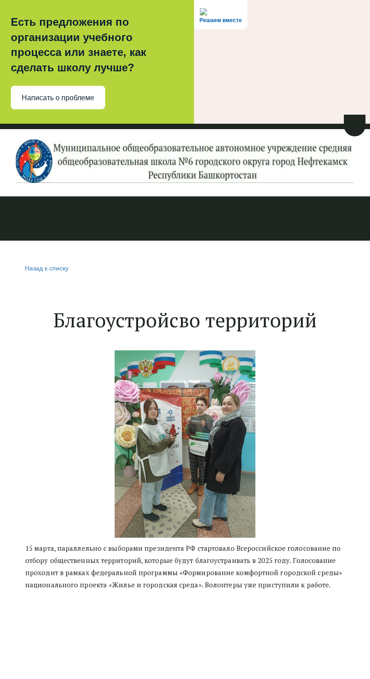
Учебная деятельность (125, 219)
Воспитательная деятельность (240, 219)
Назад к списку (47, 267)
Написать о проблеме (58, 98)
